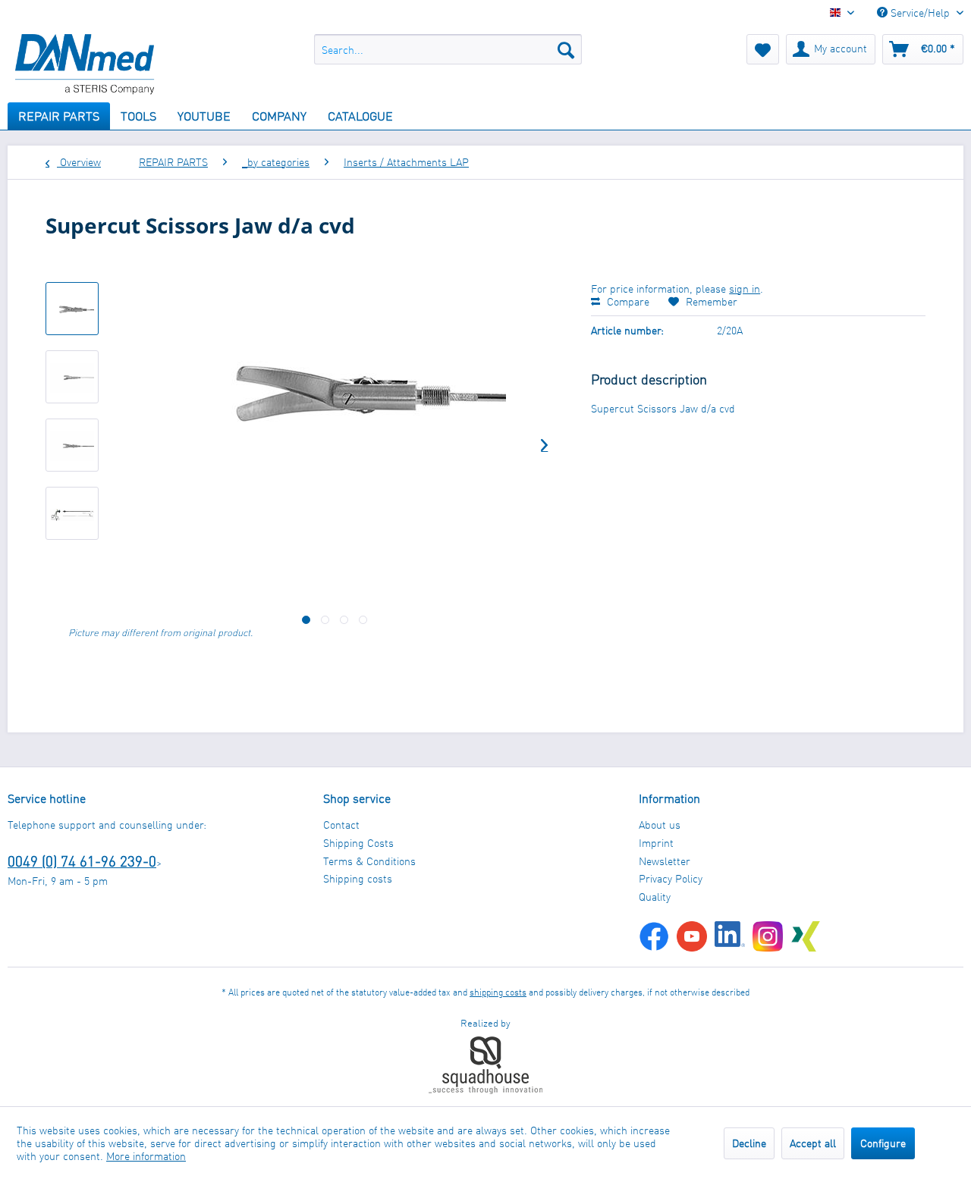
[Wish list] (762, 49)
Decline (749, 1143)
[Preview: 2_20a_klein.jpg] (72, 308)
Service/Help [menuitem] (920, 12)
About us (659, 824)
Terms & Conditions (369, 860)
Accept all (813, 1143)
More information (146, 1155)
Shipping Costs (358, 842)
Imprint (656, 842)
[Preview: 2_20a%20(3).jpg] (72, 445)
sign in (744, 288)
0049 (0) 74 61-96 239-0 (82, 861)
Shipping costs (357, 878)
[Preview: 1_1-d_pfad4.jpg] (72, 513)
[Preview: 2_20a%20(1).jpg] (72, 376)
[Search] (566, 49)
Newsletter (664, 860)
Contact (341, 824)
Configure (883, 1143)
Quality (655, 896)
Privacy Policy (670, 878)
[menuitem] (448, 49)
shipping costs (498, 992)
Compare (626, 301)
